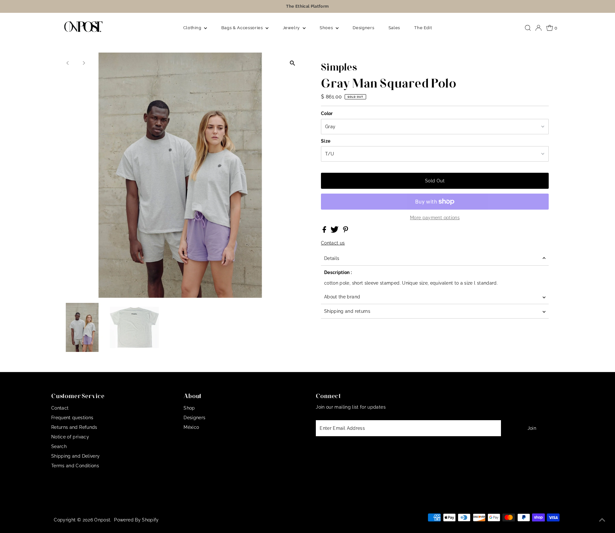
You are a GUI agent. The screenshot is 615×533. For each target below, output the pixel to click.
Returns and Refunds (74, 427)
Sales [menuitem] (394, 27)
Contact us (333, 243)
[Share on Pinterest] (345, 231)
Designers (194, 417)
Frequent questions (72, 417)
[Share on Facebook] (325, 231)
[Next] (84, 63)
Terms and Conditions (75, 465)
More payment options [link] (435, 217)
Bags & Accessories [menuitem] (242, 27)
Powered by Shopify (136, 519)
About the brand (342, 296)
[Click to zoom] (292, 63)
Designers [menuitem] (363, 27)
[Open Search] (528, 28)
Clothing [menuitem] (193, 27)
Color (327, 113)
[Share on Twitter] (335, 231)
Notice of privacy (70, 436)
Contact (60, 408)
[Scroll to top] (602, 520)
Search (59, 446)
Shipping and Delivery (75, 456)
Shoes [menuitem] (327, 27)
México (191, 427)
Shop (189, 408)
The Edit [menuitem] (423, 27)
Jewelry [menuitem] (292, 27)
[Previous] (68, 63)
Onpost (102, 519)
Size (325, 141)
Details (331, 258)
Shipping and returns (347, 311)
